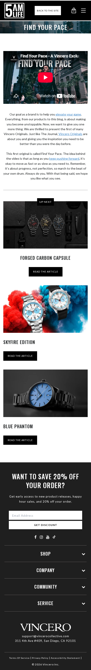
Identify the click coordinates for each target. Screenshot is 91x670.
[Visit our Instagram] (41, 537)
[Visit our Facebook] (35, 537)
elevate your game (68, 114)
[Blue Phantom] (45, 393)
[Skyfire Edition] (45, 309)
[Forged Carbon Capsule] (45, 225)
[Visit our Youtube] (48, 537)
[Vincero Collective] (14, 10)
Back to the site (48, 10)
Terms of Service (19, 658)
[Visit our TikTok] (54, 537)
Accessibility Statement (65, 658)
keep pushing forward (64, 158)
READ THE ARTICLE (45, 271)
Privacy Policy (40, 658)
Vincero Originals (70, 134)
